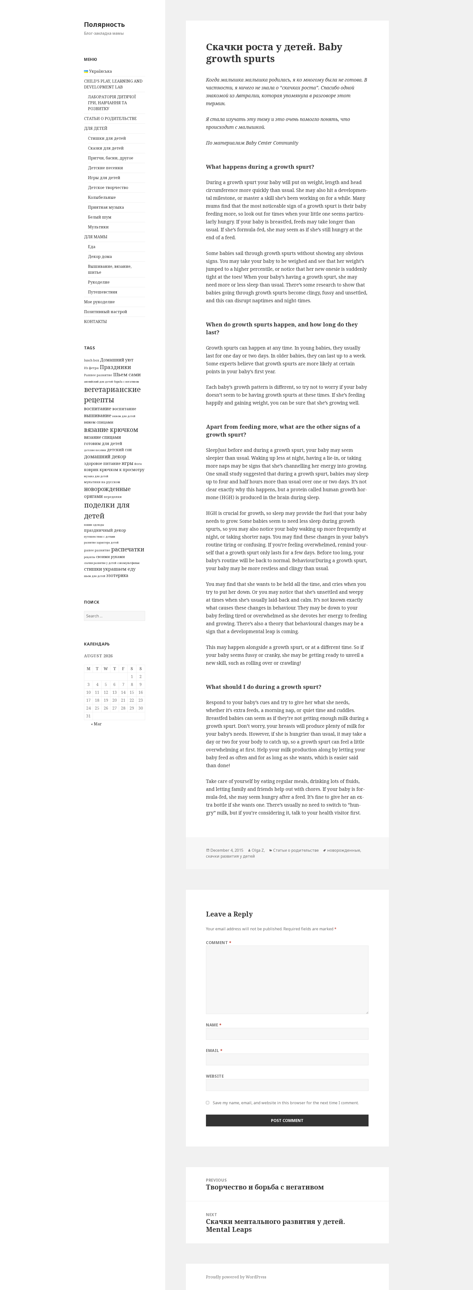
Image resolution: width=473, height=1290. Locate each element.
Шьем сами (127, 374)
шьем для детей (94, 576)
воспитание (97, 408)
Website (215, 1076)
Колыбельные (102, 197)
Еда (91, 246)
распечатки (127, 549)
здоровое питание (102, 463)
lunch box (91, 360)
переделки (113, 496)
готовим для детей (103, 443)
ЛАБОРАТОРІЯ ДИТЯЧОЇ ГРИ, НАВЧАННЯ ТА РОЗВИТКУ (112, 102)
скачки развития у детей (100, 563)
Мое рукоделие (99, 302)
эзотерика (117, 575)
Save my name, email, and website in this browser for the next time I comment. (286, 1102)
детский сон (119, 449)
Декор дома (100, 256)
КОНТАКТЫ (95, 321)
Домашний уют (117, 360)
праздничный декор (105, 530)
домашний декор (105, 456)
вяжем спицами (98, 422)
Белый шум (99, 217)
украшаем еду (119, 569)
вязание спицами (102, 437)
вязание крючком (111, 429)
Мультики (98, 227)
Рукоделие (99, 282)
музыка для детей (96, 476)
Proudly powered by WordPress (236, 1277)
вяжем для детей (123, 416)
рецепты (89, 557)
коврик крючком (101, 469)
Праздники (115, 367)
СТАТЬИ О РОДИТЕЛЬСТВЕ (110, 118)
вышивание (97, 415)
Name (214, 1025)
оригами (93, 496)
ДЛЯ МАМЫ (95, 236)
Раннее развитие (98, 375)
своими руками (110, 556)
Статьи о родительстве (296, 850)
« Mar (96, 724)
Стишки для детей (107, 138)
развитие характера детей (101, 542)
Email (214, 1050)
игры (127, 463)
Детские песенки (105, 167)
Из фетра (91, 368)
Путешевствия (102, 292)
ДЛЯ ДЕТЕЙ (95, 128)
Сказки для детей (106, 148)
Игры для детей (104, 177)
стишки (93, 569)
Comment (219, 942)
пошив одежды (94, 524)
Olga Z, (258, 850)
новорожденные (107, 489)
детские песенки (95, 450)
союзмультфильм (128, 563)
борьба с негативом (126, 381)
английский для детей (98, 381)
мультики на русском (102, 482)
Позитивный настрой (105, 311)
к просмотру (131, 469)
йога (138, 463)
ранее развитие (97, 550)
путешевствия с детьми (99, 536)
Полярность (104, 24)
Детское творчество (108, 187)
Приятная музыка (106, 207)
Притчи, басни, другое (110, 158)
